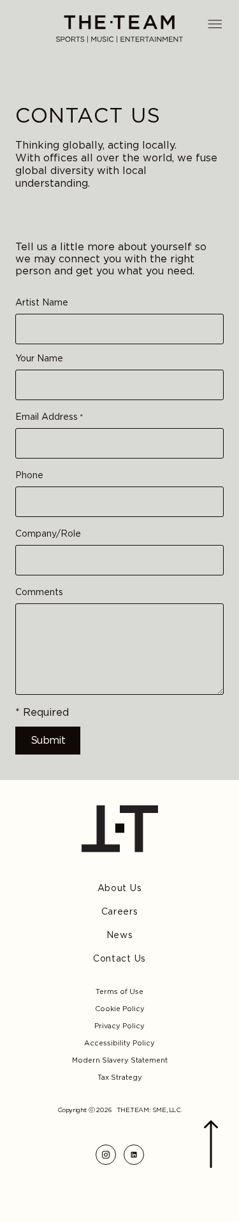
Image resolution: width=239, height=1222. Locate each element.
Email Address (49, 417)
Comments (39, 592)
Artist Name (41, 303)
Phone (29, 475)
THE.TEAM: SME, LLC (149, 1109)
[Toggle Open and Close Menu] (215, 24)
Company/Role (48, 534)
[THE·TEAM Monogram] (120, 828)
